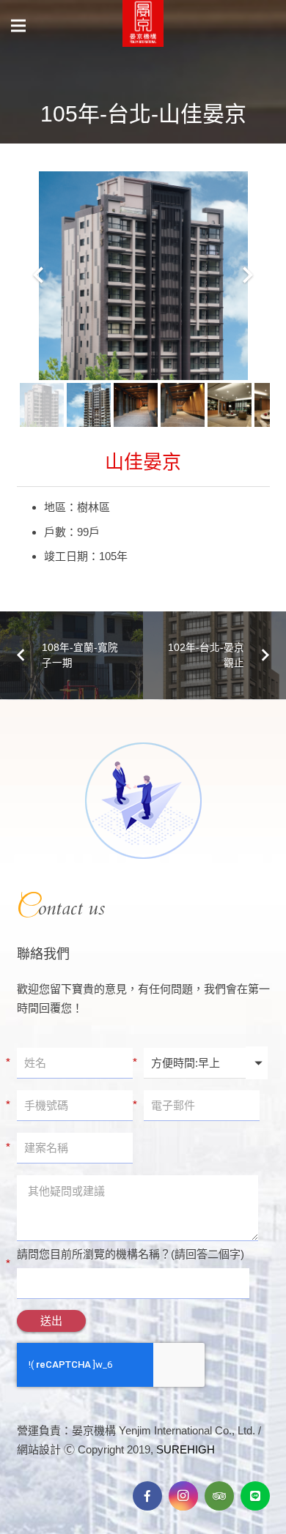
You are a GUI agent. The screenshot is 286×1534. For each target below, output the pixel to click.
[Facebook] (147, 1496)
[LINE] (255, 1496)
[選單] (18, 25)
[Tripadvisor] (219, 1496)
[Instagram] (183, 1496)
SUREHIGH (185, 1449)
